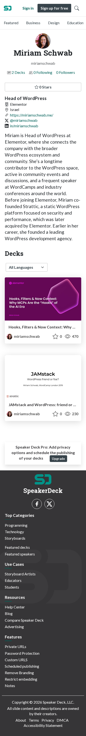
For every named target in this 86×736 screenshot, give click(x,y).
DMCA (63, 720)
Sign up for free (54, 8)
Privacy (48, 720)
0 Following (42, 72)
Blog (9, 613)
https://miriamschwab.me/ (31, 115)
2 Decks (18, 72)
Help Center (15, 607)
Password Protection (22, 653)
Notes (10, 685)
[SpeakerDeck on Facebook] (37, 504)
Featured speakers (20, 554)
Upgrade (58, 459)
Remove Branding (19, 672)
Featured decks (17, 547)
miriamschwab (26, 336)
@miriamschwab (24, 120)
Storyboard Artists (20, 574)
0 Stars (45, 87)
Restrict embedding (21, 679)
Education (75, 22)
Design (53, 22)
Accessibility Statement (43, 725)
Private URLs (15, 646)
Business (33, 22)
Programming (16, 525)
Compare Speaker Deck (24, 620)
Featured (11, 22)
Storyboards (15, 538)
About (21, 720)
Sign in (28, 8)
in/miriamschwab (24, 125)
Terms (34, 720)
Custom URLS (16, 659)
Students (12, 587)
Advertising (14, 626)
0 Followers (65, 72)
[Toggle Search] (76, 8)
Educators (13, 580)
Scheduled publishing (22, 666)
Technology (14, 531)
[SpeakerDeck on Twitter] (49, 504)
